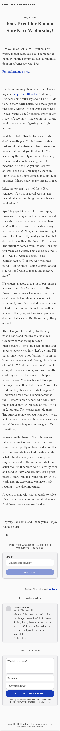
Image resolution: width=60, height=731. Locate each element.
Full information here (15, 71)
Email (9, 557)
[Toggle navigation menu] (55, 4)
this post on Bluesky (24, 94)
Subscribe (30, 572)
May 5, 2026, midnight (23, 610)
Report (25, 638)
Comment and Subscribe (30, 693)
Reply (16, 638)
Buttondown (23, 724)
